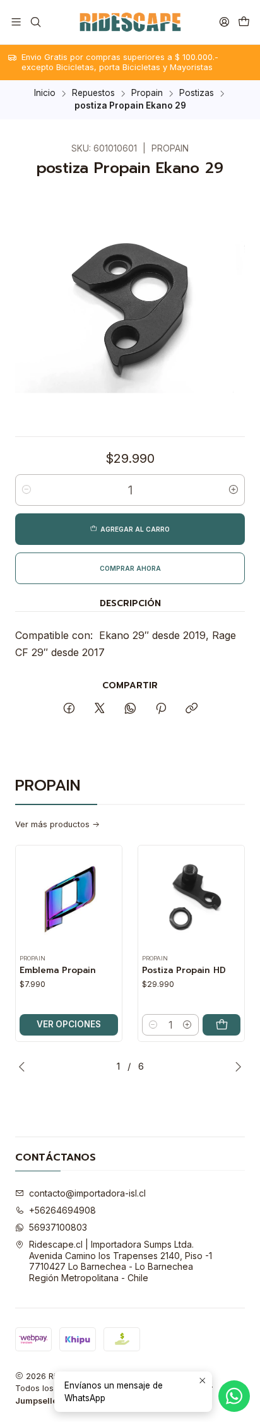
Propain (147, 93)
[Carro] (243, 22)
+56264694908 (62, 1210)
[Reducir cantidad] (26, 490)
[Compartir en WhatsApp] (130, 709)
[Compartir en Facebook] (69, 709)
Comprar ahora (130, 568)
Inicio (45, 93)
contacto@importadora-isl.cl (87, 1193)
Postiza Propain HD (184, 971)
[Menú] (16, 22)
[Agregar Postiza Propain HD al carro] (221, 1025)
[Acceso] (224, 22)
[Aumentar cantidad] (233, 490)
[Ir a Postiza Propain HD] (191, 898)
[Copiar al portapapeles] (191, 709)
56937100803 (58, 1227)
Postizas (196, 93)
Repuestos (93, 93)
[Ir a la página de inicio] (129, 22)
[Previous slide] (24, 1066)
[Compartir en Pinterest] (161, 709)
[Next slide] (235, 1066)
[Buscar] (35, 22)
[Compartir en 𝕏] (99, 709)
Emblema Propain (58, 971)
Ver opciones (69, 1024)
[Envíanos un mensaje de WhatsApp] (234, 1396)
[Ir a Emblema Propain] (69, 898)
